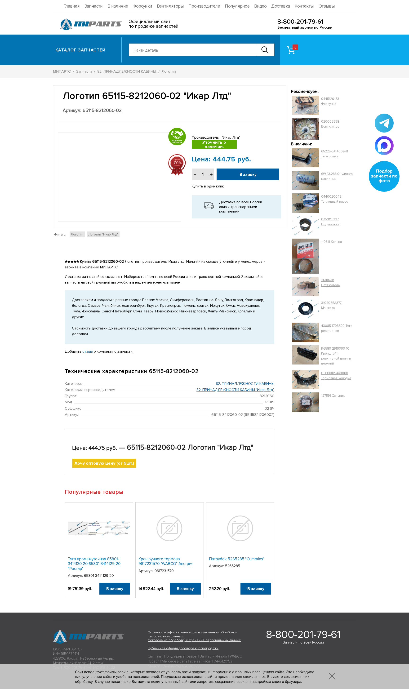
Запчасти (93, 6)
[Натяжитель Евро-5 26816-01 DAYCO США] (305, 286)
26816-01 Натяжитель (330, 282)
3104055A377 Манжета (331, 305)
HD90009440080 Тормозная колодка (336, 375)
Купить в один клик (208, 186)
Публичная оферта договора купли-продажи (183, 648)
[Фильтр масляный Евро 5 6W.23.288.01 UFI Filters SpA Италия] (305, 180)
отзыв (87, 351)
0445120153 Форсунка (330, 101)
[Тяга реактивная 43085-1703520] (305, 332)
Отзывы (327, 6)
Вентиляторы (170, 6)
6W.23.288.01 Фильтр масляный (337, 176)
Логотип (77, 234)
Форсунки (142, 6)
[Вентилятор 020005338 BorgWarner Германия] (305, 129)
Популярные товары (180, 656)
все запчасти (200, 661)
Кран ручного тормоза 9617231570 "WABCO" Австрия (165, 561)
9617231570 (164, 571)
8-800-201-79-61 (300, 22)
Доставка (280, 6)
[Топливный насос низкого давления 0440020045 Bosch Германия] (305, 203)
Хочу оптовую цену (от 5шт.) (104, 463)
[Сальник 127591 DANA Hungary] (305, 402)
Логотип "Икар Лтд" (103, 234)
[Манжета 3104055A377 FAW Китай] (305, 309)
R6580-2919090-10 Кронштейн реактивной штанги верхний (336, 356)
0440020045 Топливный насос (334, 199)
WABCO (236, 656)
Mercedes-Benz (174, 661)
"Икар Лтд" (231, 137)
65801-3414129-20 (99, 575)
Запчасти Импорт (213, 656)
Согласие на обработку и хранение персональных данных (194, 640)
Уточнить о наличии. (214, 144)
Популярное (237, 6)
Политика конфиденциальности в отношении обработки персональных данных (192, 634)
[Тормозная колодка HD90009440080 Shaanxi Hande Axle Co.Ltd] (305, 379)
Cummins (155, 656)
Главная (71, 6)
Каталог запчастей (80, 50)
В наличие (117, 6)
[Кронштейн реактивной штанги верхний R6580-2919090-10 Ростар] (305, 356)
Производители (204, 6)
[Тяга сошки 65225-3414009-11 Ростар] (305, 157)
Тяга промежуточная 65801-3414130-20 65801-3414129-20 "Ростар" (94, 563)
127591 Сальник (333, 396)
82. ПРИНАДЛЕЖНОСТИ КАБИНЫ (245, 383)
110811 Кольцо (331, 242)
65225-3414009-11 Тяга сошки (334, 153)
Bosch (154, 661)
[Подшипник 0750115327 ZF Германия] (305, 225)
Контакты (304, 6)
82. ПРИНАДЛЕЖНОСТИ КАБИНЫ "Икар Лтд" (235, 389)
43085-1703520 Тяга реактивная (336, 328)
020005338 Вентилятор (330, 124)
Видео (260, 6)
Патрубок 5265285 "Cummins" (236, 558)
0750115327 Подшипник (330, 221)
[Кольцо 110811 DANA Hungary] (305, 256)
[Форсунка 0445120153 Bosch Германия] (305, 105)
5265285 (232, 566)
